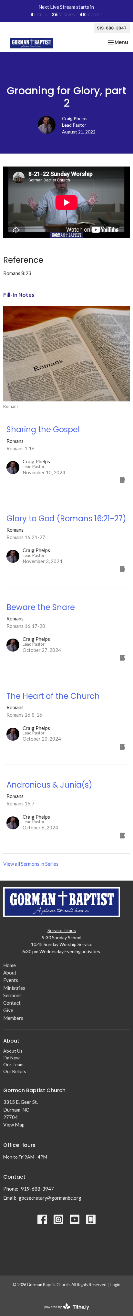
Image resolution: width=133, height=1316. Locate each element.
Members (13, 1018)
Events (10, 980)
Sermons (12, 995)
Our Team (13, 1064)
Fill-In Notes (18, 294)
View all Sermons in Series (30, 864)
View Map (14, 1124)
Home (9, 965)
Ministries (14, 988)
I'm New (11, 1057)
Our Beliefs (14, 1071)
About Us (13, 1051)
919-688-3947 (112, 28)
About (9, 972)
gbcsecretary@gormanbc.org (50, 1198)
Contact (12, 1003)
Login (115, 1284)
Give (8, 1010)
